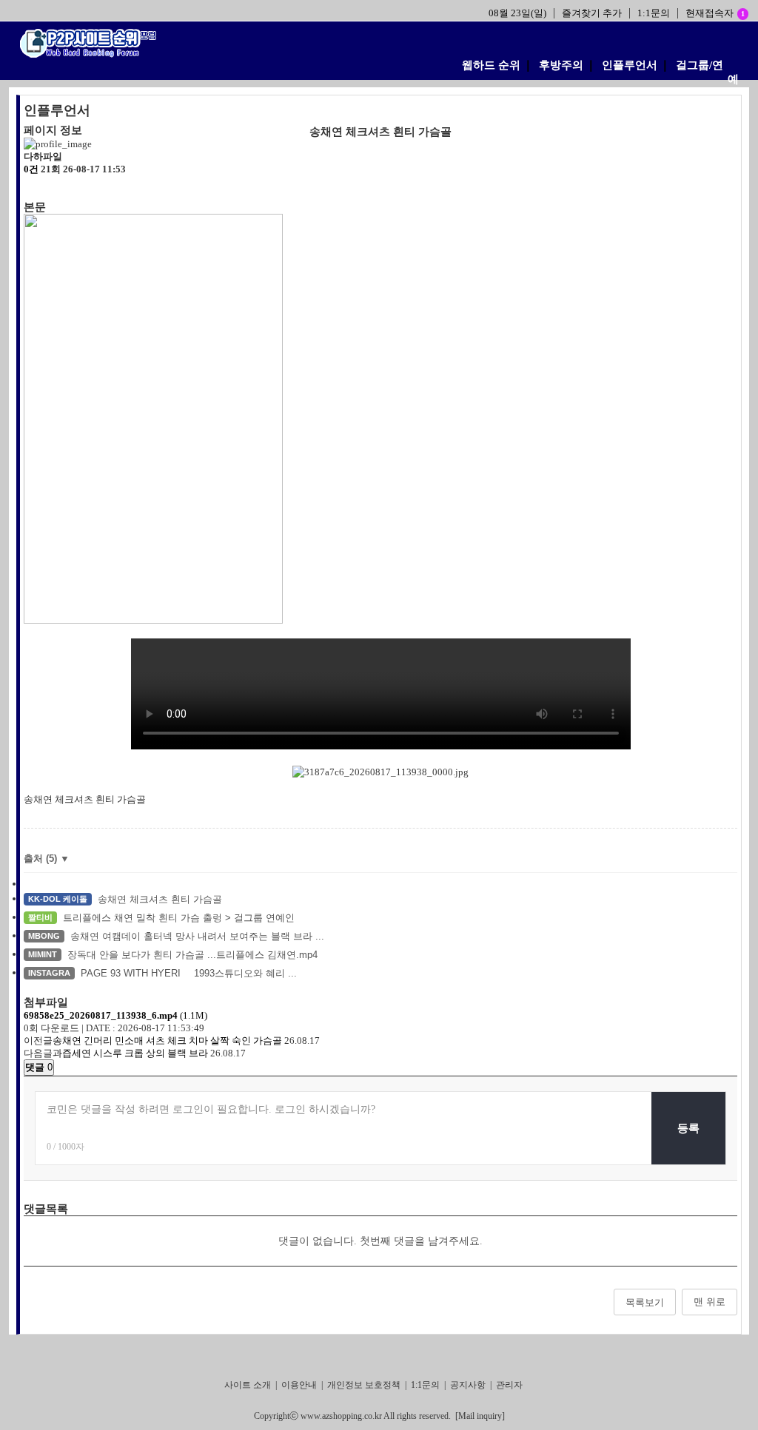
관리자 (509, 1385)
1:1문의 (653, 13)
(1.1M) (115, 1015)
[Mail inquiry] (480, 1416)
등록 (688, 1128)
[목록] (31, 188)
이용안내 (299, 1385)
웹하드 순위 (491, 65)
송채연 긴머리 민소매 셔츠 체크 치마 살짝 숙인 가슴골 (167, 1040)
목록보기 (644, 1302)
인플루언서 (629, 65)
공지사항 (468, 1385)
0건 (31, 169)
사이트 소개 (247, 1385)
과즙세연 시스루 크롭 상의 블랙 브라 (130, 1053)
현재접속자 (715, 13)
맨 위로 (709, 1301)
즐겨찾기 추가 (592, 13)
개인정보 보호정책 (363, 1385)
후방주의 (561, 65)
